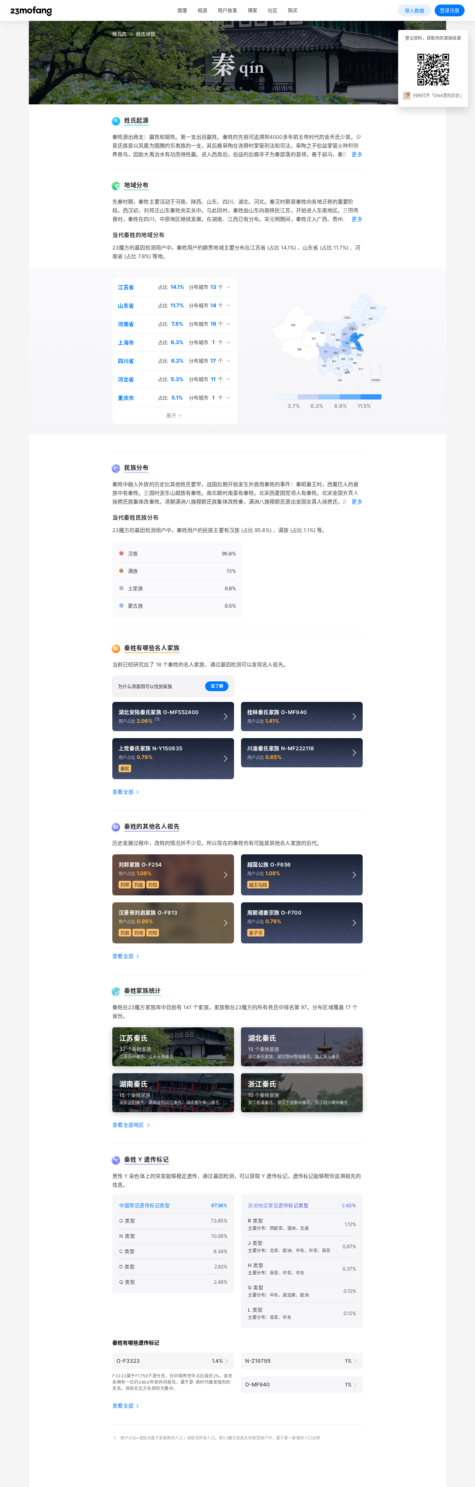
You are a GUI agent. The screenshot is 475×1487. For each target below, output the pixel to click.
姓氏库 (119, 34)
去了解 (217, 686)
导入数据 (414, 11)
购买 (293, 10)
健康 (182, 10)
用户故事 (227, 10)
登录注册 (449, 10)
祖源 (202, 10)
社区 (272, 10)
